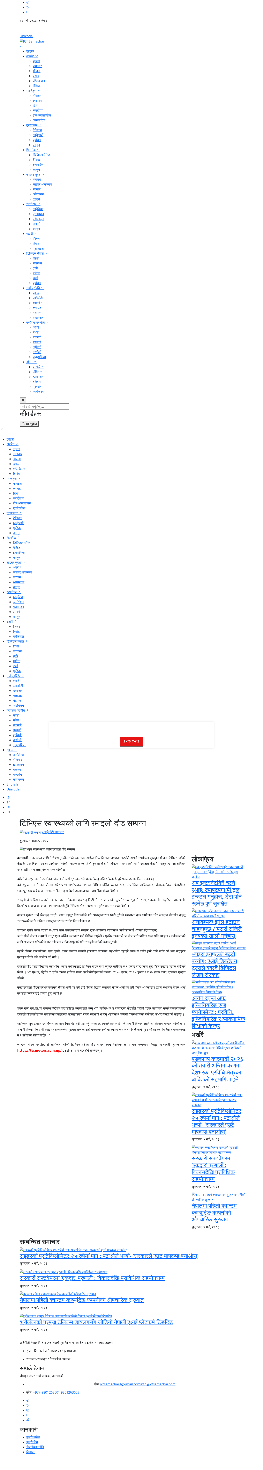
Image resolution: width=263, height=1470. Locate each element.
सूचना (36, 61)
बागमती (37, 337)
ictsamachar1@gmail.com (120, 1384)
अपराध (37, 179)
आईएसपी (38, 135)
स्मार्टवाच (38, 110)
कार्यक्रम (38, 391)
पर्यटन (36, 273)
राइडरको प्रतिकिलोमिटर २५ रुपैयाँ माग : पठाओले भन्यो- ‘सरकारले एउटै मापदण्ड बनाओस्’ (216, 1121)
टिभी (35, 105)
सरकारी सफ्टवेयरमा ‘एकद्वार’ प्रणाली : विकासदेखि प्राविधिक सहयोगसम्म (213, 1168)
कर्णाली (37, 352)
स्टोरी (30, 233)
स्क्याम (36, 189)
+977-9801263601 (46, 1392)
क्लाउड (37, 307)
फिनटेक (31, 150)
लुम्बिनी (37, 347)
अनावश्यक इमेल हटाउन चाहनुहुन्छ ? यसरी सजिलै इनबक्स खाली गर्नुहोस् (217, 928)
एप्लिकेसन (39, 80)
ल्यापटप (37, 100)
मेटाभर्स (37, 312)
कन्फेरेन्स (38, 367)
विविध (36, 85)
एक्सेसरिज (39, 120)
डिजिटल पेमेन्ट (41, 154)
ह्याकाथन (38, 376)
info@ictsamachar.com (157, 1384)
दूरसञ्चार (32, 125)
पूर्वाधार (37, 140)
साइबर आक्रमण (42, 184)
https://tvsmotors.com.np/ (39, 1050)
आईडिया (38, 209)
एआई (36, 293)
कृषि (35, 268)
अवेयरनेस (38, 194)
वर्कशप (37, 381)
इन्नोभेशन (38, 214)
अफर (36, 76)
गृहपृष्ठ (30, 51)
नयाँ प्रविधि (33, 288)
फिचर (36, 238)
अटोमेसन (38, 317)
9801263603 (70, 1392)
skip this (131, 741)
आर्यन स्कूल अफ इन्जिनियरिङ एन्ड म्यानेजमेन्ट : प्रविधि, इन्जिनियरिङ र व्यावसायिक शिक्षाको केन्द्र (218, 1011)
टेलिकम (37, 130)
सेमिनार (37, 371)
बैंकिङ (36, 159)
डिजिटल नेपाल (35, 253)
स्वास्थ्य (37, 263)
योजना (36, 71)
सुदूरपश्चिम (39, 357)
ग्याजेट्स (31, 90)
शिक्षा (36, 258)
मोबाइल (37, 95)
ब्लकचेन (37, 302)
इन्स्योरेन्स (38, 164)
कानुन (36, 145)
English (131, 29)
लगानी (36, 224)
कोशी (36, 327)
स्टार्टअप (31, 204)
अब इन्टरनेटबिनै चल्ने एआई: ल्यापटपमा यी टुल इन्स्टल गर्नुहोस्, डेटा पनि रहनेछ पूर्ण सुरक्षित (217, 893)
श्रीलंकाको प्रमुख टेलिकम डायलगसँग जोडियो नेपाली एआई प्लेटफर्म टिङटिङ (96, 1322)
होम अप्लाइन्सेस (42, 115)
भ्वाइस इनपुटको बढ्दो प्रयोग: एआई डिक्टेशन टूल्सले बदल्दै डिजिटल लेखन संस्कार (214, 964)
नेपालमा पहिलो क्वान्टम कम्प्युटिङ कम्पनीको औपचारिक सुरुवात (214, 1212)
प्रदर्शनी (37, 386)
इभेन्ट (29, 362)
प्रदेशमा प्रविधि (35, 322)
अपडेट (30, 56)
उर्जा (35, 278)
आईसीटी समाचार (53, 832)
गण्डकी (37, 342)
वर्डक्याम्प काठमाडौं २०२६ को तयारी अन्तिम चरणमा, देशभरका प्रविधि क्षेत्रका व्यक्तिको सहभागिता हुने (217, 1069)
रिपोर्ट (36, 243)
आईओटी (38, 297)
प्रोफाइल (38, 219)
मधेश (35, 332)
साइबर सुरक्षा (34, 174)
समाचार (37, 66)
